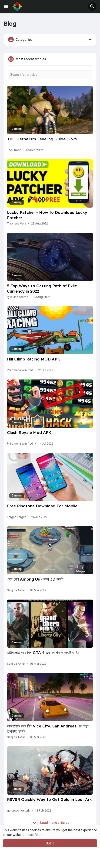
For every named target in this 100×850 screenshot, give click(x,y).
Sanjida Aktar (16, 590)
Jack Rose (14, 150)
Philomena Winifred (20, 370)
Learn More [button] (34, 835)
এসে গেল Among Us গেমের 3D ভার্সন (35, 579)
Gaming (17, 128)
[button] (92, 6)
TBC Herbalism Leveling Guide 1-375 (42, 138)
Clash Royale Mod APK (29, 432)
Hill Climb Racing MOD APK (33, 359)
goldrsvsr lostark (18, 810)
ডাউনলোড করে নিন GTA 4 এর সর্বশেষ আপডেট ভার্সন (43, 652)
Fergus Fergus (16, 517)
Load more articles (54, 823)
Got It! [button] (50, 843)
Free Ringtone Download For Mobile (42, 505)
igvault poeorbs (17, 297)
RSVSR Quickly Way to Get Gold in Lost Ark (49, 799)
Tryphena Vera (16, 223)
